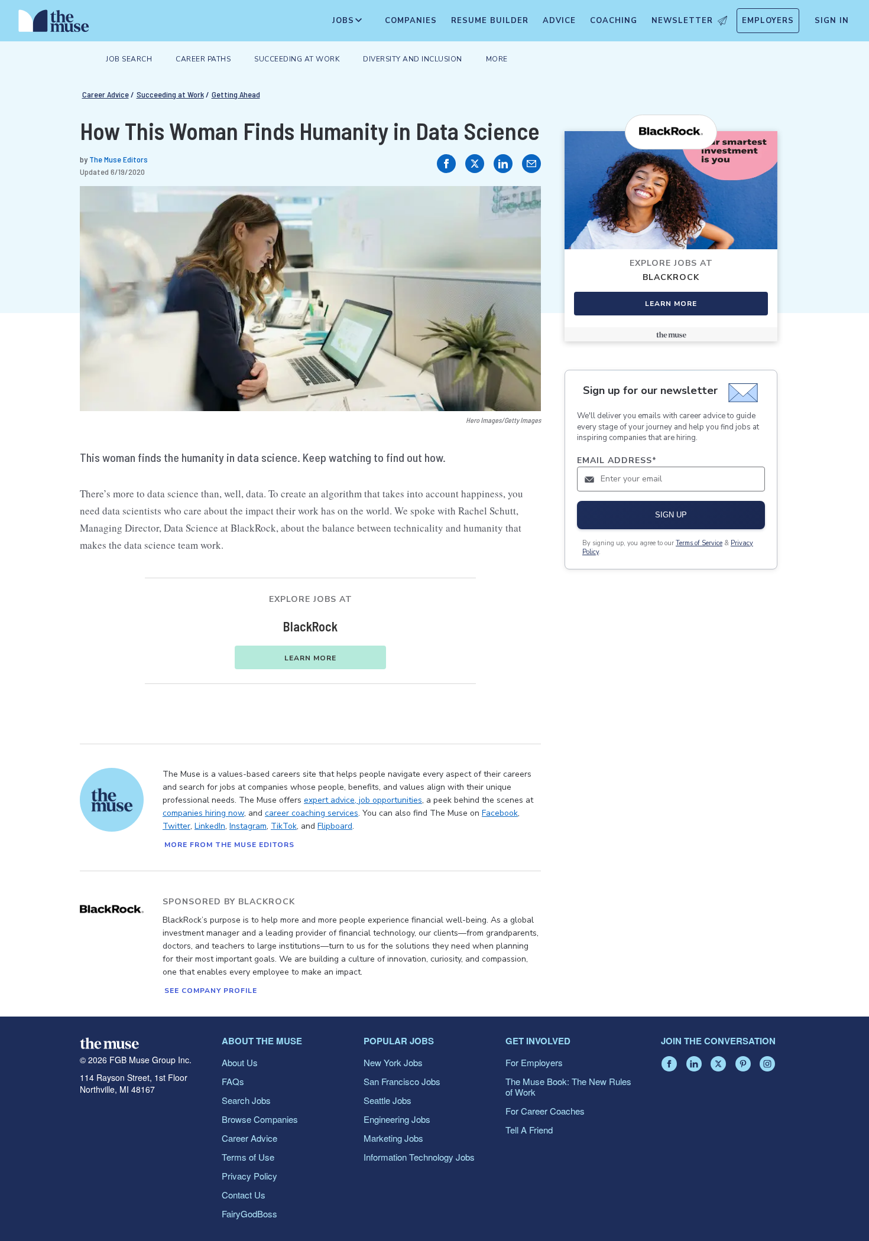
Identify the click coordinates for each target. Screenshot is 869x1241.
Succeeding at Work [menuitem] (296, 59)
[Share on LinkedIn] (503, 163)
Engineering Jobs (397, 1119)
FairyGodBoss (249, 1213)
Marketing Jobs (393, 1138)
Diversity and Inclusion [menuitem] (412, 59)
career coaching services (311, 813)
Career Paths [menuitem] (203, 59)
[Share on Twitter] (474, 163)
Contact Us (243, 1194)
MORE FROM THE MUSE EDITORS (229, 844)
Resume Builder (489, 20)
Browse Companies (260, 1119)
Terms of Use (248, 1157)
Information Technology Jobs (419, 1157)
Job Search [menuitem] (129, 59)
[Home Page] (54, 23)
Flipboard (334, 826)
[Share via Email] (531, 163)
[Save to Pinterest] (519, 207)
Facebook (500, 813)
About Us (240, 1062)
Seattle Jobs (387, 1100)
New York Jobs (393, 1062)
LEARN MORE (310, 658)
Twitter (176, 826)
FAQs (233, 1081)
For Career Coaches (545, 1111)
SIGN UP (671, 514)
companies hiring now (203, 813)
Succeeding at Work (170, 94)
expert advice (329, 800)
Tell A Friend (529, 1129)
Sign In (832, 20)
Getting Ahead (236, 94)
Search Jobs (246, 1100)
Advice (559, 20)
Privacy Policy (249, 1176)
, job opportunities (388, 800)
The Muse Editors (118, 159)
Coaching (613, 20)
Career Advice (105, 94)
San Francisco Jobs (402, 1081)
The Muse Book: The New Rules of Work (568, 1086)
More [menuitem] (497, 59)
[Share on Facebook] (446, 163)
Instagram (248, 826)
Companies (411, 20)
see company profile (210, 990)
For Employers (534, 1062)
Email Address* (617, 460)
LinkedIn (209, 826)
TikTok (284, 826)
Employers (768, 20)
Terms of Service (699, 543)
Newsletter (682, 20)
